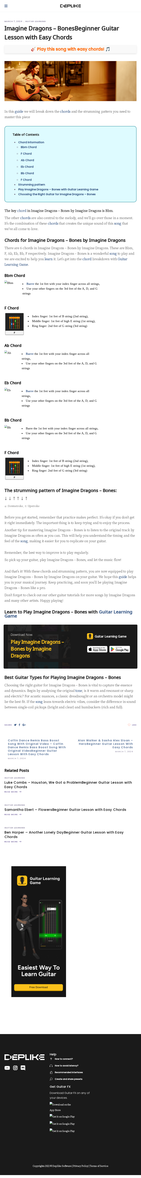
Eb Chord (27, 167)
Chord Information (31, 142)
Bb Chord (27, 173)
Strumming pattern (31, 185)
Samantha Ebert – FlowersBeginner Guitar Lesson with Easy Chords (65, 809)
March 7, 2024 (13, 21)
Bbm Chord (29, 147)
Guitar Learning (35, 21)
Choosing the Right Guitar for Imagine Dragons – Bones (57, 194)
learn (49, 259)
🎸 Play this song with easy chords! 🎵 (70, 49)
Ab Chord (27, 160)
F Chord (26, 154)
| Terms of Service (98, 1166)
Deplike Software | (62, 1166)
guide (19, 112)
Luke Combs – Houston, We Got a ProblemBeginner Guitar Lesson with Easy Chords (68, 784)
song (117, 223)
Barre (30, 283)
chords (65, 112)
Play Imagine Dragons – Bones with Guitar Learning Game (58, 189)
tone (78, 691)
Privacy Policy (80, 1166)
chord (21, 211)
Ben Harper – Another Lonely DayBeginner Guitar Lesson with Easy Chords (64, 834)
